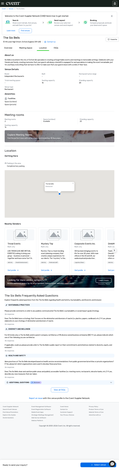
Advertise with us (95, 415)
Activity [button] (10, 262)
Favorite (114, 39)
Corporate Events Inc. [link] (84, 243)
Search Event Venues (10, 409)
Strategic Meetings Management (42, 415)
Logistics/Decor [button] (79, 262)
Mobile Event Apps (37, 412)
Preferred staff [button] (53, 262)
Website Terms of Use (96, 412)
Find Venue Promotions (10, 412)
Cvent (4, 9)
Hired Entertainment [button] (21, 262)
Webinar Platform (37, 420)
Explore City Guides (9, 415)
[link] (20, 234)
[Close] (111, 16)
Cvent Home (64, 406)
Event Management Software (41, 406)
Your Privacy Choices (67, 415)
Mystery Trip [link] (47, 243)
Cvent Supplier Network (10, 406)
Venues (11, 9)
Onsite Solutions (8, 418)
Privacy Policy (93, 406)
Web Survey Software (38, 418)
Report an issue (36, 398)
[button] (59, 194)
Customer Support (66, 412)
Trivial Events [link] (14, 243)
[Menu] (2, 3)
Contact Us (64, 409)
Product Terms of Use (96, 409)
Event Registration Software (41, 409)
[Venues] (114, 3)
